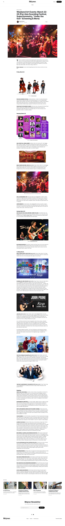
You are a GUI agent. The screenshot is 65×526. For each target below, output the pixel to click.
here (46, 473)
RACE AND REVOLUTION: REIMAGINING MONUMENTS (26, 462)
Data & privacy (36, 518)
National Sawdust (33, 95)
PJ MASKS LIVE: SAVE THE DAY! (22, 281)
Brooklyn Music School (34, 241)
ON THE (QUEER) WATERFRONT (22, 470)
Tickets (46, 143)
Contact (31, 518)
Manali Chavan (21, 21)
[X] (31, 514)
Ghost (61, 518)
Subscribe (59, 1)
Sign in (54, 1)
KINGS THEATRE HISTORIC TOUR (23, 165)
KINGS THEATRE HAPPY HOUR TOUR (23, 253)
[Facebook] (33, 514)
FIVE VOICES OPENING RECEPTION (23, 456)
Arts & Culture (19, 9)
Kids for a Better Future (28, 215)
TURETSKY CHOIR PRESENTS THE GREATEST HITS (26, 384)
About (32, 4)
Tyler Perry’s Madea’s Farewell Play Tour (24, 355)
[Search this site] (3, 1)
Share (46, 21)
